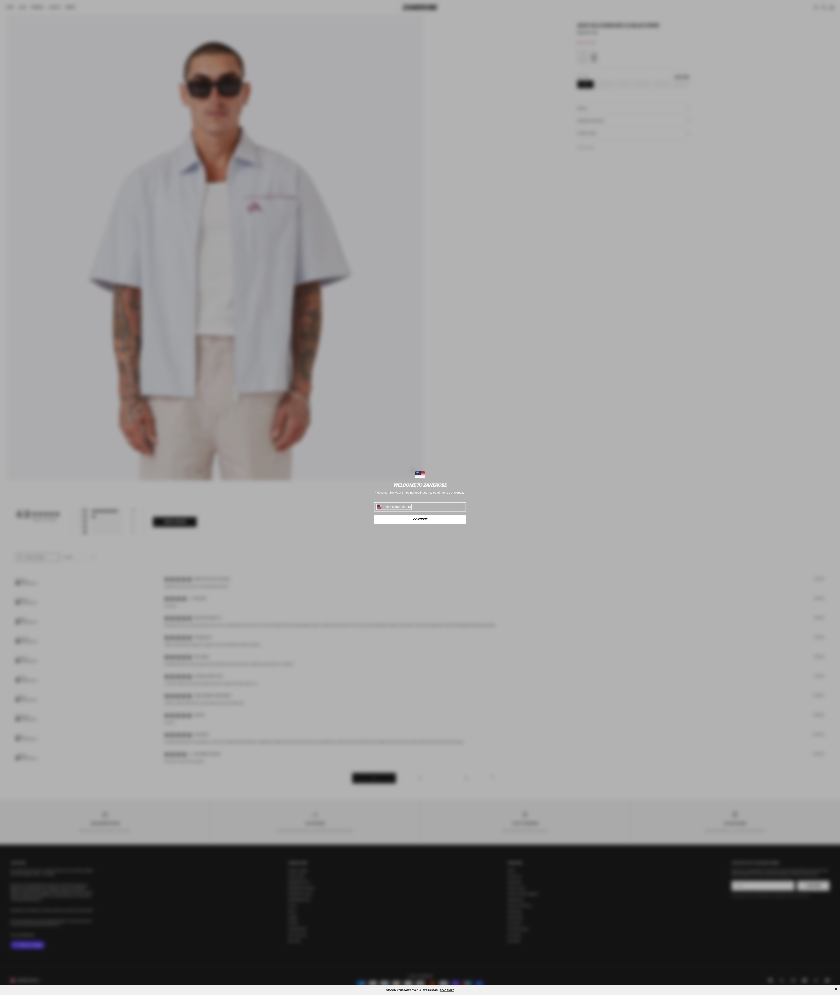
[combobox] (394, 507)
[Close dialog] (836, 989)
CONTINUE (420, 519)
